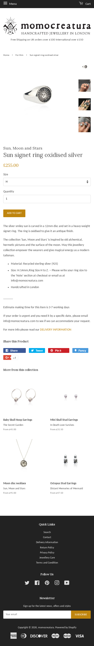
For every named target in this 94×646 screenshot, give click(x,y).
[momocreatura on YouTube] (66, 584)
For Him (19, 55)
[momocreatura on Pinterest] (47, 584)
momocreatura (46, 627)
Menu (13, 4)
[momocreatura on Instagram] (56, 584)
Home (6, 55)
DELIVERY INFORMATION (55, 329)
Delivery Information (47, 542)
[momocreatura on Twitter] (27, 584)
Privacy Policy (47, 552)
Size (5, 174)
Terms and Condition (47, 563)
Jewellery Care (47, 557)
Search (47, 532)
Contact (47, 537)
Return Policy (47, 547)
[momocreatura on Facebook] (37, 584)
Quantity (8, 191)
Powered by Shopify (65, 627)
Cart (88, 4)
